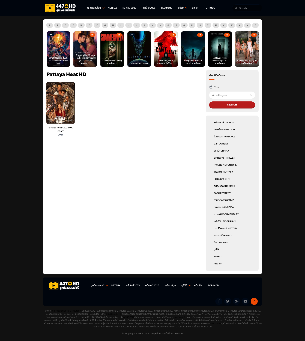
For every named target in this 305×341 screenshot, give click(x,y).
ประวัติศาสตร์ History (225, 228)
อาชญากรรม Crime (224, 200)
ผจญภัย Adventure (225, 165)
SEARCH (232, 105)
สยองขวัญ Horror (224, 186)
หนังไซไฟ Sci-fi (221, 179)
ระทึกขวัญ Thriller (224, 158)
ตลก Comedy (221, 144)
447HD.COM (128, 317)
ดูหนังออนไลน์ (94, 8)
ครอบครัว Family (223, 235)
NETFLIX (112, 8)
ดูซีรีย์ (181, 8)
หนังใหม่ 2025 (129, 8)
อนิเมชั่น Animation (224, 129)
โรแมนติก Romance (224, 136)
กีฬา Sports (221, 242)
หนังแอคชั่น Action (224, 122)
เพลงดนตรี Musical (224, 207)
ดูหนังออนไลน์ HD (113, 314)
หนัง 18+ (195, 8)
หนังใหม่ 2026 (149, 8)
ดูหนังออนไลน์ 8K (59, 310)
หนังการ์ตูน (166, 8)
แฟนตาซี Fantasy (223, 172)
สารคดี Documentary (226, 214)
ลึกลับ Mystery (222, 193)
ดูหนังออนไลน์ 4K (74, 310)
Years (217, 87)
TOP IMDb (209, 8)
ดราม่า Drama (221, 151)
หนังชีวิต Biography (225, 221)
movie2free (215, 323)
